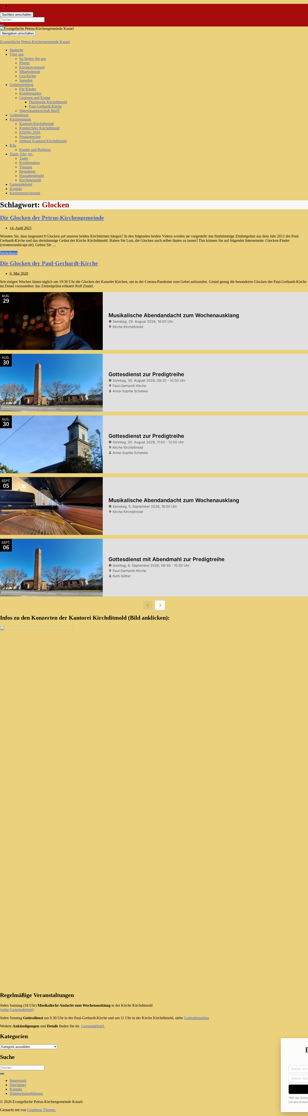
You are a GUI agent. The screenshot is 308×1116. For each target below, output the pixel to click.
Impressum (18, 1080)
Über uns (17, 54)
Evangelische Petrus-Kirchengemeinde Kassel (35, 42)
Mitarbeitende (29, 72)
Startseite (16, 50)
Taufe (23, 158)
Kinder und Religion (35, 150)
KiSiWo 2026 (29, 132)
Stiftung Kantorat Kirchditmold (43, 141)
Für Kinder (27, 89)
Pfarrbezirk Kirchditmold (48, 102)
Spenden (25, 80)
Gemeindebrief (21, 184)
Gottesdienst (19, 115)
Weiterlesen (9, 253)
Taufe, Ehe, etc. (21, 154)
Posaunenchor (30, 137)
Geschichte (27, 76)
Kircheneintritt (30, 180)
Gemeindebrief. (93, 1026)
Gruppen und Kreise (34, 98)
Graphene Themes (41, 1110)
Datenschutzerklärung (26, 1093)
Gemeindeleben (21, 85)
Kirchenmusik (20, 119)
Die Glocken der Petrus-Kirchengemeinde (52, 218)
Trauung (25, 167)
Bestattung (27, 171)
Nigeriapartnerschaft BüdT (39, 111)
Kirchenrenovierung (25, 193)
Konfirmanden (30, 93)
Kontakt (16, 189)
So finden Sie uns (32, 59)
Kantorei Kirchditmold (36, 124)
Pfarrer (24, 63)
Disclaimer (18, 1085)
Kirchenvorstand (32, 67)
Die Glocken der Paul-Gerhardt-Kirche (49, 263)
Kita (13, 145)
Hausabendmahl (31, 176)
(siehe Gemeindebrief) (17, 1010)
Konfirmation (29, 163)
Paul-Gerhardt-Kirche (45, 106)
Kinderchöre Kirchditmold (39, 128)
